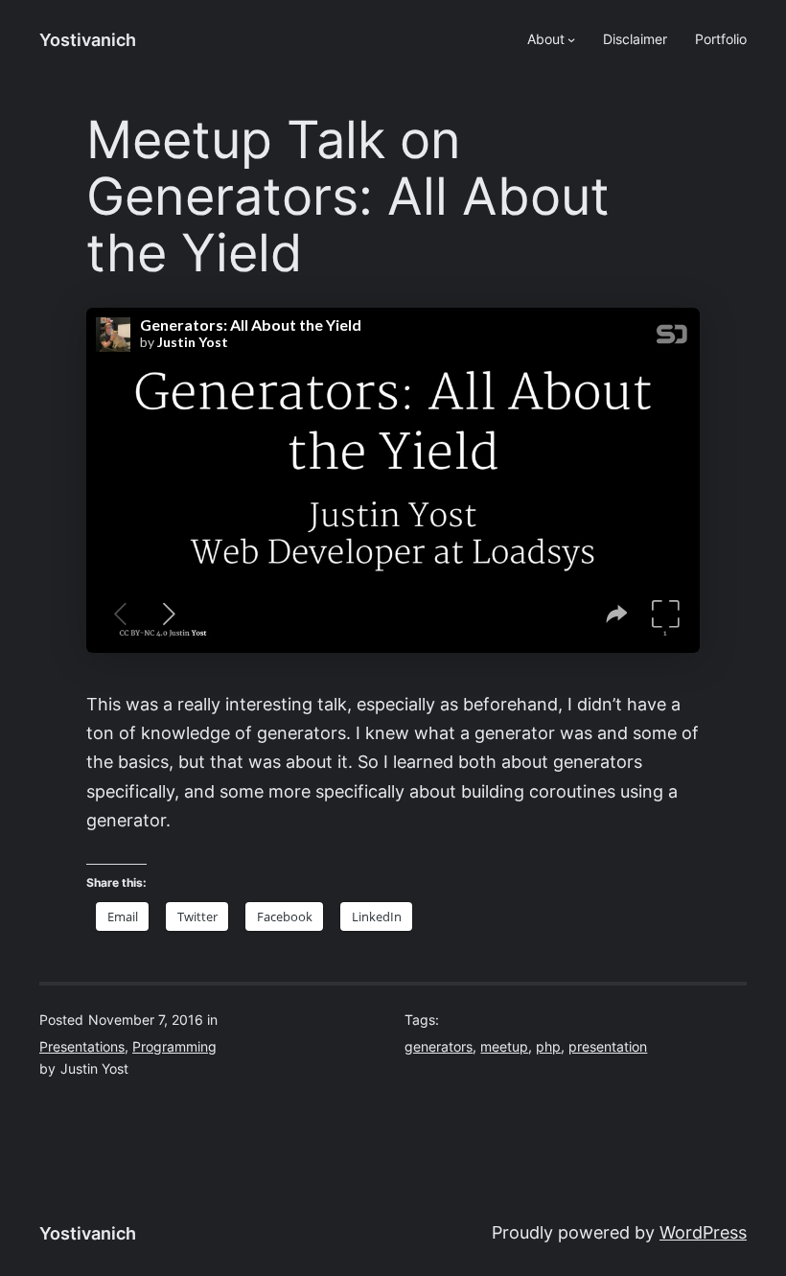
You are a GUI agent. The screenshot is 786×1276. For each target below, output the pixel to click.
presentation (607, 1047)
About (546, 39)
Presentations (82, 1047)
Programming (174, 1047)
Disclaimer (635, 39)
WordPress (703, 1232)
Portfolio (721, 39)
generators (439, 1047)
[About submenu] (571, 39)
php (548, 1047)
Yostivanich (87, 40)
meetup (504, 1047)
